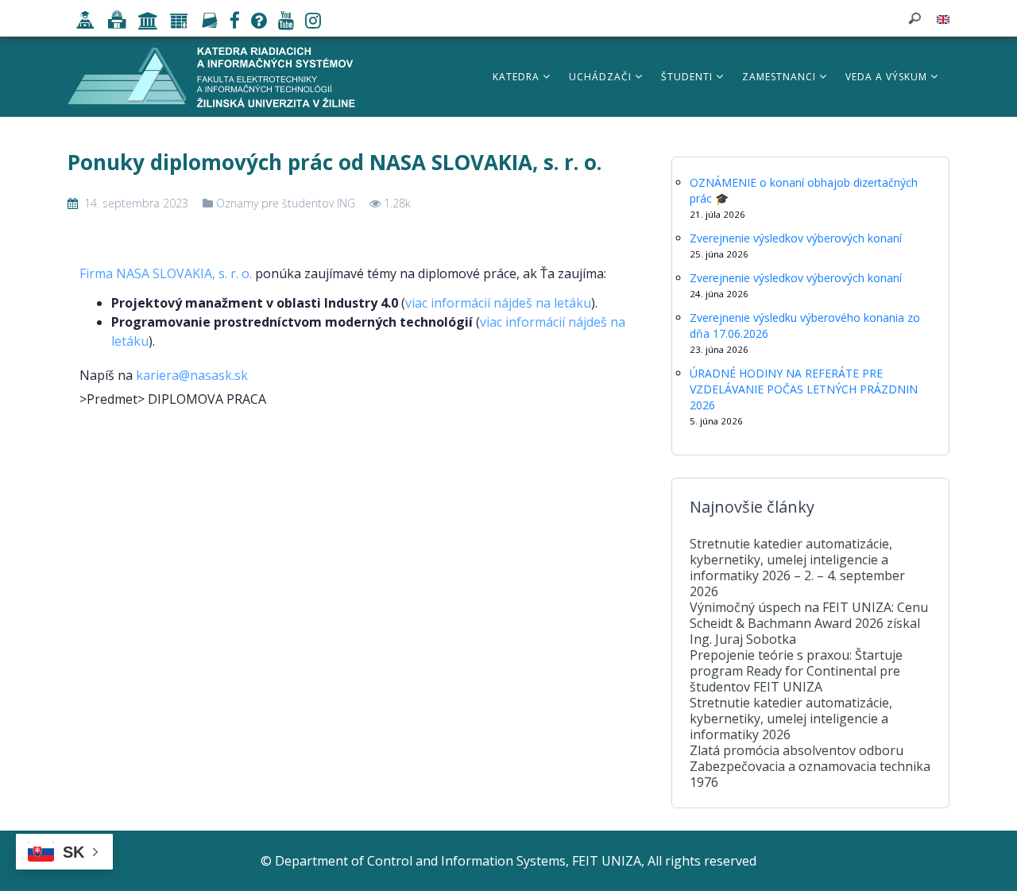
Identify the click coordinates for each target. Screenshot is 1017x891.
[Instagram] (309, 22)
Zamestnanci (780, 76)
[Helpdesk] (255, 22)
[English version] (943, 18)
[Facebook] (231, 22)
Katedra (518, 76)
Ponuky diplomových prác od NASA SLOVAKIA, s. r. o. (334, 162)
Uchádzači (602, 76)
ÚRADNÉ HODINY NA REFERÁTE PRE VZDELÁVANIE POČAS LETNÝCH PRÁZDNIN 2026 (804, 389)
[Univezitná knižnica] (113, 22)
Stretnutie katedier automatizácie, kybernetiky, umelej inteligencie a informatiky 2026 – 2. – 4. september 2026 (797, 567)
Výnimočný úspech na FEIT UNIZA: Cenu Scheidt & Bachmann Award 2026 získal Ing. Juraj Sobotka (809, 623)
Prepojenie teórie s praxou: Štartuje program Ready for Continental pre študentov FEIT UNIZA (796, 670)
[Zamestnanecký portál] (175, 22)
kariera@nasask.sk (192, 375)
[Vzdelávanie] (81, 22)
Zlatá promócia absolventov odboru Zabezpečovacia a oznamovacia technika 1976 (810, 766)
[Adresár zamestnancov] (205, 22)
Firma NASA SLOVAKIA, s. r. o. (165, 273)
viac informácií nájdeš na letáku (498, 303)
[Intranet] (144, 22)
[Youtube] (282, 22)
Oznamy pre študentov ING (285, 203)
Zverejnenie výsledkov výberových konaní (796, 238)
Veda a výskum (887, 76)
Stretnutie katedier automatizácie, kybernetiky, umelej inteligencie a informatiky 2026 (791, 718)
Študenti (688, 76)
